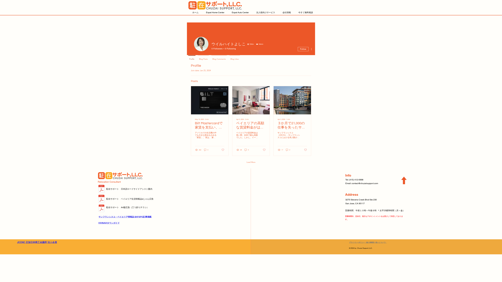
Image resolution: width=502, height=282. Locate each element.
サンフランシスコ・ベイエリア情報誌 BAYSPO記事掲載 (125, 217)
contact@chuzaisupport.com (365, 183)
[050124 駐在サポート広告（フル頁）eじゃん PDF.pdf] (101, 199)
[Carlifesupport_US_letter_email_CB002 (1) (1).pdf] (101, 189)
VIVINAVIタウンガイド (109, 223)
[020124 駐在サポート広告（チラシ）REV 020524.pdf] (101, 209)
